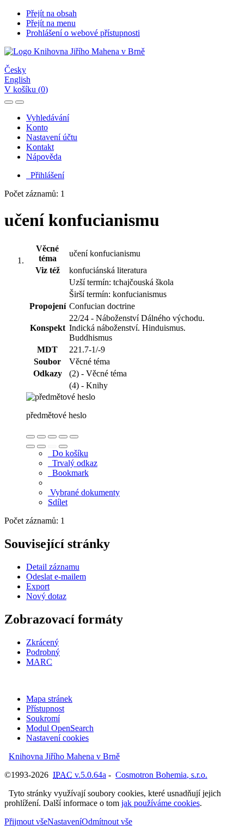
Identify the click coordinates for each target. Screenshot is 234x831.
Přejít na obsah (51, 13)
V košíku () (26, 89)
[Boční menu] (8, 102)
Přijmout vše (25, 821)
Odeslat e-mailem (56, 576)
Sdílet (57, 502)
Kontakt (40, 147)
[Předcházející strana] (52, 446)
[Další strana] (63, 446)
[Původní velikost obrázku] (52, 436)
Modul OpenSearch (60, 728)
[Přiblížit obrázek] (30, 436)
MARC (39, 661)
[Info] (74, 436)
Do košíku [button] (68, 453)
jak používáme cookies (160, 803)
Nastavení (64, 821)
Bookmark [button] (68, 472)
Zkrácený (42, 642)
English (17, 79)
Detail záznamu (52, 566)
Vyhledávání (47, 117)
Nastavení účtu (51, 137)
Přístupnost (45, 708)
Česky (15, 69)
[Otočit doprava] (41, 446)
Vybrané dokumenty (84, 492)
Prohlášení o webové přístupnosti (83, 32)
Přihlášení (45, 175)
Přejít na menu (51, 23)
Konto (37, 127)
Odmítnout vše (107, 821)
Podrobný (43, 652)
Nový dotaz (46, 596)
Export (38, 586)
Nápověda (43, 156)
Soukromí (43, 718)
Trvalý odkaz (72, 463)
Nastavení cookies (57, 737)
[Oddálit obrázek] (41, 436)
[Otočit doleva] (30, 446)
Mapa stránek (49, 698)
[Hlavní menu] (19, 102)
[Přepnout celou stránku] (63, 436)
